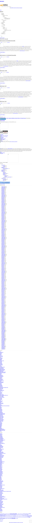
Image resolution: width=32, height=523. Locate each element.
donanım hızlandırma (8, 514)
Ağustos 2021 (3, 228)
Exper (0, 383)
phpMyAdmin (2, 452)
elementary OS (2, 380)
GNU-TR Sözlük (2, 397)
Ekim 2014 (3, 286)
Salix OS (1, 467)
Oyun (3, 28)
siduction (1, 474)
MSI (0, 427)
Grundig (1, 398)
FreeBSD (1, 385)
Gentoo (1, 389)
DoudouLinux (2, 376)
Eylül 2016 (3, 270)
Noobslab (1, 435)
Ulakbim (1, 497)
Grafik (4, 179)
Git (0, 391)
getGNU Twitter (2, 390)
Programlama (3, 22)
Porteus (1, 458)
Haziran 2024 (3, 204)
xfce (8, 518)
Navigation (2, 1)
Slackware (1, 475)
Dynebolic (1, 379)
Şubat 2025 (3, 199)
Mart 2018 (3, 257)
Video (2, 171)
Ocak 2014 (3, 292)
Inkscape (1, 401)
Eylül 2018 (3, 253)
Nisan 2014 (3, 290)
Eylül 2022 (3, 219)
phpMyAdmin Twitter (2, 453)
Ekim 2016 (3, 269)
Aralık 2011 (3, 310)
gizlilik (25, 514)
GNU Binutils (1, 394)
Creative (1, 366)
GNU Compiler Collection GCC (4, 395)
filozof (1, 42)
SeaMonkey (1, 471)
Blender (1, 359)
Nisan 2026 (3, 189)
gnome (27, 514)
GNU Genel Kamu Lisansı (9, 515)
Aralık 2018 (3, 251)
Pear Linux (1, 447)
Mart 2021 (3, 232)
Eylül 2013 (3, 295)
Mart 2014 (3, 291)
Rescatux (1, 465)
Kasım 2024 (3, 201)
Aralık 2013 (3, 293)
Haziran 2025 (3, 196)
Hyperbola (1, 400)
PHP (0, 451)
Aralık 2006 (3, 348)
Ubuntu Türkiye (2, 496)
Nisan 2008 (3, 341)
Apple (1, 354)
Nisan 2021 (3, 231)
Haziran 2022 (3, 221)
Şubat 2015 (3, 283)
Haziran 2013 (3, 297)
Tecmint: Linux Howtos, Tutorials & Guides (5, 491)
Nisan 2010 (3, 324)
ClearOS (1, 363)
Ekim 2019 (3, 244)
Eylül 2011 (3, 312)
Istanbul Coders (5, 173)
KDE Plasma (25, 515)
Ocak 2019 (3, 250)
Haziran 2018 (3, 255)
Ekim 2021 (3, 227)
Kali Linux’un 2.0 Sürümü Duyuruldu (7, 40)
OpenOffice (1, 439)
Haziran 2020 (3, 238)
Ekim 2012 (3, 303)
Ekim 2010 (3, 320)
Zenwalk (1, 509)
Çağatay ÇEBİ (2, 368)
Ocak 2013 (3, 301)
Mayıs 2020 (3, 239)
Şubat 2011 (3, 317)
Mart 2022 (3, 223)
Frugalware (1, 386)
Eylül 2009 (3, 329)
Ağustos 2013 (3, 296)
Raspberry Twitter (2, 461)
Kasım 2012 (3, 302)
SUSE (1, 484)
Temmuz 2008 (3, 339)
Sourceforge (1, 480)
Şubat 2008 (3, 342)
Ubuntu (1, 495)
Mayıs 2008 (3, 340)
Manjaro (1, 425)
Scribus (1, 470)
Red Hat (1, 464)
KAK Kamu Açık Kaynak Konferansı (4, 405)
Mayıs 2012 (3, 306)
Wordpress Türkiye (2, 507)
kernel (28, 515)
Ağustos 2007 (3, 346)
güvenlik (14, 515)
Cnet (0, 365)
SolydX (1, 479)
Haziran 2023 (3, 213)
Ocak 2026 (3, 191)
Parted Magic (1, 446)
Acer (0, 351)
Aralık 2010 (3, 318)
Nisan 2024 (3, 206)
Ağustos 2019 (3, 245)
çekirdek (13, 518)
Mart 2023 (3, 215)
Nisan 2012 (3, 307)
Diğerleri (4, 32)
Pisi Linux (1, 454)
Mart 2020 (3, 240)
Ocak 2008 (3, 343)
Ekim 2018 (3, 252)
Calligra (1, 361)
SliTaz (1, 477)
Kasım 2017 (3, 260)
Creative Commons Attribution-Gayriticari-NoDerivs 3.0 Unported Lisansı (16, 118)
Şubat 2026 (3, 190)
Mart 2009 (3, 333)
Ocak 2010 (3, 326)
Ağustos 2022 (3, 220)
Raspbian (1, 462)
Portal (5, 176)
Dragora (1, 377)
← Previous (1, 116)
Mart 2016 (3, 274)
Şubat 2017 (3, 266)
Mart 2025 (3, 198)
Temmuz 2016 (3, 271)
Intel (0, 402)
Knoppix (1, 409)
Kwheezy (1, 410)
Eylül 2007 (3, 345)
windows (6, 518)
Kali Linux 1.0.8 (3, 101)
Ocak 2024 (3, 208)
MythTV (1, 433)
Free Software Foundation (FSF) (4, 387)
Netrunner (1, 434)
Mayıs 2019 (3, 247)
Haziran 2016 (3, 272)
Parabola (1, 445)
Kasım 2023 (3, 209)
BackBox (1, 358)
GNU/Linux (3, 14)
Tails (0, 489)
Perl (0, 448)
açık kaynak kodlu (13, 513)
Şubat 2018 (3, 258)
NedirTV (4, 31)
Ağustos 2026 (3, 186)
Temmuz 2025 (3, 195)
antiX (0, 353)
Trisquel (1, 494)
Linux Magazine (2, 419)
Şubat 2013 (3, 300)
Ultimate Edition (2, 498)
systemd (1, 487)
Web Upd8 (1, 504)
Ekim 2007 (3, 344)
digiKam (1, 374)
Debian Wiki (1, 371)
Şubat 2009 (3, 334)
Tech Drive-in (1, 490)
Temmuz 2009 (3, 330)
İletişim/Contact (3, 33)
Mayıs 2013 (3, 298)
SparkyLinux (1, 481)
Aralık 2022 (3, 217)
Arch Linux (1, 356)
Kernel (1, 408)
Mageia (1, 424)
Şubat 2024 (3, 207)
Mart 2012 (3, 308)
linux (31, 515)
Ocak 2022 (3, 225)
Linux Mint (1, 420)
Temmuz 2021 (3, 229)
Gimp (3, 26)
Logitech (1, 422)
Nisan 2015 (3, 282)
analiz (23, 46)
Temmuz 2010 (3, 322)
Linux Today (1, 421)
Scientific (1, 469)
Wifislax (1, 505)
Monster (1, 428)
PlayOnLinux (1, 456)
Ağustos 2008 (3, 338)
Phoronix (1, 450)
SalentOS (1, 466)
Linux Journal (1, 417)
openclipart (1, 437)
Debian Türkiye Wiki (2, 372)
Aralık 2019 (3, 242)
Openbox (1, 436)
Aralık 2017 (3, 259)
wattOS (1, 503)
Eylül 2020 (3, 236)
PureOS (1, 459)
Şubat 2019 (3, 249)
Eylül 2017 (3, 261)
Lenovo (1, 411)
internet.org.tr (1, 403)
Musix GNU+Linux (2, 430)
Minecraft (6, 29)
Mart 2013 (3, 299)
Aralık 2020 (3, 234)
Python (4, 27)
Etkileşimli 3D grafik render (18, 514)
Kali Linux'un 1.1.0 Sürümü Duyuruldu (8, 55)
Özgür (10, 518)
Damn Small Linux (2, 369)
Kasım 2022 (3, 218)
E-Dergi (4, 25)
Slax (0, 476)
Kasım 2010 (3, 319)
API (3, 513)
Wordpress (1, 506)
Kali (0, 406)
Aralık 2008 (3, 335)
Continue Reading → (2, 67)
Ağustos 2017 (3, 262)
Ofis (3, 21)
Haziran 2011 (3, 314)
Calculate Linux (2, 360)
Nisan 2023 (3, 214)
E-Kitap (4, 24)
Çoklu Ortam (4, 20)
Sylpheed (1, 486)
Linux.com (1, 415)
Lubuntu (1, 423)
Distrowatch (1, 375)
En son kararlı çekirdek (13, 514)
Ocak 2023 (3, 216)
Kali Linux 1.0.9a (3, 70)
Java (0, 404)
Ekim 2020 (3, 235)
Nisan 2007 (3, 347)
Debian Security (2, 370)
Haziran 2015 (3, 280)
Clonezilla (1, 364)
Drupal (1, 378)
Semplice (1, 472)
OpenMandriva (2, 438)
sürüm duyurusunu (22, 50)
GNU (0, 393)
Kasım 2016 (3, 268)
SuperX (1, 485)
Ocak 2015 (3, 284)
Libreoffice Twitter (2, 414)
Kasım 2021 (3, 226)
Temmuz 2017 (3, 263)
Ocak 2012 (3, 309)
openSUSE (1, 441)
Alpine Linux (1, 352)
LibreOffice (1, 412)
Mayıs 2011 (3, 315)
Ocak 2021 (3, 233)
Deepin (1, 373)
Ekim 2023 (3, 210)
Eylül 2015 (3, 278)
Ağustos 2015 (3, 279)
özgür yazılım (16, 518)
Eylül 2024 (3, 202)
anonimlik (1, 513)
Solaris (1, 478)
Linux (4, 169)
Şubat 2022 (3, 224)
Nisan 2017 (3, 265)
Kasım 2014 (3, 285)
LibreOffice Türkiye (2, 413)
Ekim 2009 (3, 328)
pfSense (1, 449)
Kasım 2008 (3, 336)
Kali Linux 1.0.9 (3, 86)
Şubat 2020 (3, 241)
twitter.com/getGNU (10, 148)
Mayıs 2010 (3, 323)
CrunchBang (1, 367)
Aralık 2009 (3, 327)
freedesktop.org (22, 514)
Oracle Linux (1, 442)
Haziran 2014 (3, 289)
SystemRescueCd (2, 488)
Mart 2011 (3, 316)
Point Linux (1, 457)
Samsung (1, 468)
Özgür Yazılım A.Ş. (2, 443)
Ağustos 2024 (3, 203)
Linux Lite (1, 418)
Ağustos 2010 (3, 321)
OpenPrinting (1, 440)
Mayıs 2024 (3, 205)
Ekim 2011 (3, 311)
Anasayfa (3, 13)
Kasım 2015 (3, 277)
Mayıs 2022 (3, 222)
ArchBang (1, 355)
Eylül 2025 (3, 194)
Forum (4, 16)
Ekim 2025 (3, 193)
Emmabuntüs (1, 382)
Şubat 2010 (3, 325)
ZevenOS (1, 510)
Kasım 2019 (3, 243)
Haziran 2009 (3, 331)
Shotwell (1, 473)
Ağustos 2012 (3, 304)
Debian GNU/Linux (26, 513)
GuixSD (1, 399)
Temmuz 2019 (3, 246)
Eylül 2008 (3, 337)
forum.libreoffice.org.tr (7, 18)
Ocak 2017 (3, 267)
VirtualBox (1, 502)
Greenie (1, 392)
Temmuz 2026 (3, 187)
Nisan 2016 (3, 273)
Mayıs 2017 (3, 264)
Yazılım (2, 19)
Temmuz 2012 (3, 305)
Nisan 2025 (3, 197)
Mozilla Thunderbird (2, 429)
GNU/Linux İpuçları (5, 15)
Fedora (1, 384)
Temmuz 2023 (3, 212)
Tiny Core (1, 492)
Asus (0, 357)
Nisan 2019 (3, 248)
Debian (5, 17)
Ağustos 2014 (3, 287)
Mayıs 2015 (3, 281)
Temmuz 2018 (3, 254)
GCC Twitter (1, 396)
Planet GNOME (2, 455)
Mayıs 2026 (3, 188)
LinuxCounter (1, 416)
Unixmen (1, 499)
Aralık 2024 (3, 200)
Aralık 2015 (3, 276)
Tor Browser (1, 493)
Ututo (0, 500)
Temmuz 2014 (3, 288)
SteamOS (1, 483)
